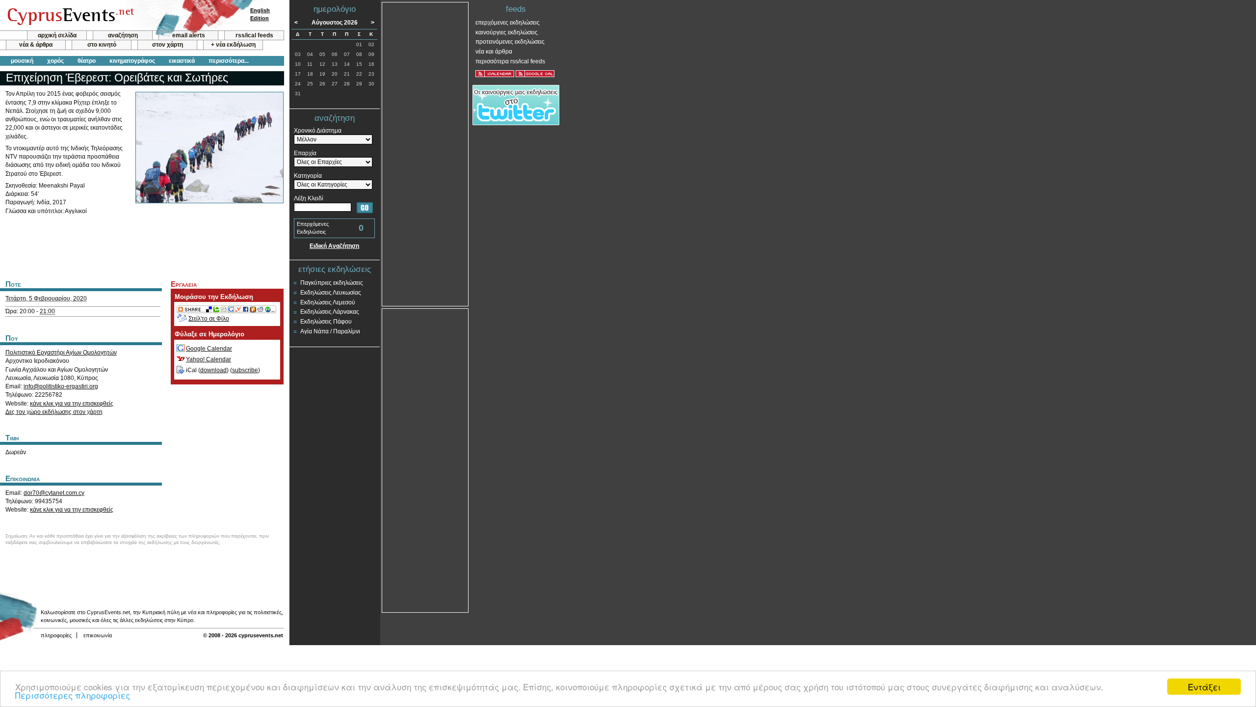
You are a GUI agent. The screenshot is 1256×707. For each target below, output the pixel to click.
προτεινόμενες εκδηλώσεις (510, 41)
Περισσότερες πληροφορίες (72, 695)
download (213, 370)
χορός (55, 60)
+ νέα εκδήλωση (233, 44)
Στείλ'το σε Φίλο (208, 318)
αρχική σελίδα (57, 35)
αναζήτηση (123, 35)
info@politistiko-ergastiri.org (61, 386)
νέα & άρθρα (35, 44)
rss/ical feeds (254, 35)
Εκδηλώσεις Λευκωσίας (330, 292)
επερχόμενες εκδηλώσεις (507, 22)
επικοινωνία (97, 635)
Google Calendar (209, 348)
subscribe (245, 370)
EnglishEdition (260, 14)
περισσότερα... (229, 60)
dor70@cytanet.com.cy (54, 492)
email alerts (188, 35)
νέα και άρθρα (493, 51)
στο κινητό (101, 44)
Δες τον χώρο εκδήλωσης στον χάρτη (54, 411)
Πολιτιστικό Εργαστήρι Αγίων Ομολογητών (61, 352)
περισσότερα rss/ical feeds (510, 61)
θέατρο (87, 60)
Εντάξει (1204, 686)
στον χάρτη (167, 44)
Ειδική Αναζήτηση (334, 246)
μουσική (22, 60)
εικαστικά (182, 60)
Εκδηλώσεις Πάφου (326, 321)
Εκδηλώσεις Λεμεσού (327, 302)
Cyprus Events (69, 15)
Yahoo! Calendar (208, 359)
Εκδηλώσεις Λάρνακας (329, 311)
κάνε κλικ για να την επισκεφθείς (71, 403)
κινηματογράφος (132, 60)
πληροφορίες (56, 635)
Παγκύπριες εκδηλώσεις (331, 282)
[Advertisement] (142, 246)
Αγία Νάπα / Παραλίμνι (330, 331)
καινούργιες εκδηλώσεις (506, 32)
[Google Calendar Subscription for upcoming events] (535, 73)
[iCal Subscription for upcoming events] (494, 73)
